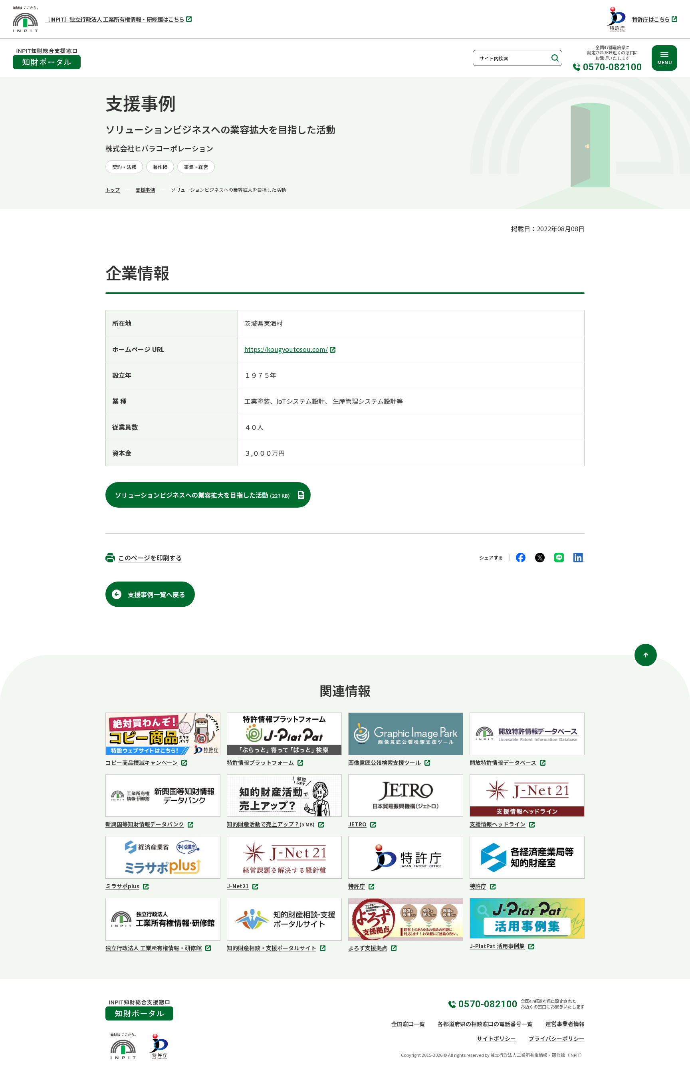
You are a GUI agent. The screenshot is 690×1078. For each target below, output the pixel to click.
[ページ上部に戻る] (645, 655)
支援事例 (145, 189)
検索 (554, 58)
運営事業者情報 (565, 1024)
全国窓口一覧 (408, 1024)
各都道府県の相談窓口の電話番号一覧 (485, 1024)
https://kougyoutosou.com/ (288, 349)
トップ (112, 189)
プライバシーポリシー (557, 1038)
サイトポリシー (496, 1038)
